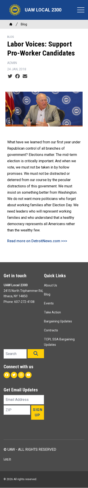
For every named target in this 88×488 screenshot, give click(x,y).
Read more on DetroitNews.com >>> (37, 241)
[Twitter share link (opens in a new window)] (10, 76)
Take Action (52, 312)
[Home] (11, 24)
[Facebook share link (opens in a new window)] (17, 76)
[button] (36, 353)
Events (49, 303)
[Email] (25, 76)
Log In (7, 459)
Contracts (51, 330)
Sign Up (37, 412)
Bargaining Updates (58, 321)
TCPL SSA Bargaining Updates (59, 341)
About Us (50, 285)
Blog (24, 24)
